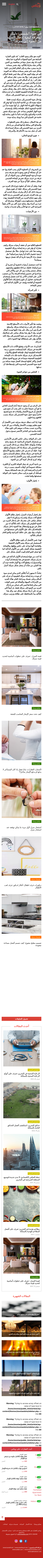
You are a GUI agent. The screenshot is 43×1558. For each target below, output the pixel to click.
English (12, 4)
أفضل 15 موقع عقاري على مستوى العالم (28, 1314)
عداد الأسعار (29, 1524)
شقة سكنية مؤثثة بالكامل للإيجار (17, 1478)
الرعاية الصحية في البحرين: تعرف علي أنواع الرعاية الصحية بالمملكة (22, 1074)
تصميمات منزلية (35, 879)
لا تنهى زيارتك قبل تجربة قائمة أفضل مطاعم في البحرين (24, 1334)
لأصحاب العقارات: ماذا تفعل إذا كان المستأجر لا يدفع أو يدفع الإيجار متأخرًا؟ (22, 770)
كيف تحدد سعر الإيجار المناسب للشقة (25, 714)
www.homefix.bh (8, 1547)
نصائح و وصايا (36, 29)
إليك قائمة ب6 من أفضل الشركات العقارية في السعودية (24, 1393)
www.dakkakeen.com (34, 1551)
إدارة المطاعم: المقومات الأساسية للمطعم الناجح (25, 1373)
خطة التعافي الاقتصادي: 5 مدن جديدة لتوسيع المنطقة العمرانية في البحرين (22, 1178)
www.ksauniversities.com (32, 1549)
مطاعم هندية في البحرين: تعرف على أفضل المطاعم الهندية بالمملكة (22, 1230)
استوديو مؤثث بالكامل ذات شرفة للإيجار (14, 1468)
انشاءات (5, 1524)
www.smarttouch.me (21, 1547)
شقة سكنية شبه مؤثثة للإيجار (18, 1489)
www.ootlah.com (17, 1549)
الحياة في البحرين (34, 1070)
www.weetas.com (22, 1534)
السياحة (22, 1524)
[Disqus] (21, 985)
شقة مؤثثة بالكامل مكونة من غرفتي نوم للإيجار (15, 1457)
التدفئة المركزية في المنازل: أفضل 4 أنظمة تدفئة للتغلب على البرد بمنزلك (22, 1353)
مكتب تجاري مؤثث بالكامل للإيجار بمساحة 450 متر (16, 1503)
